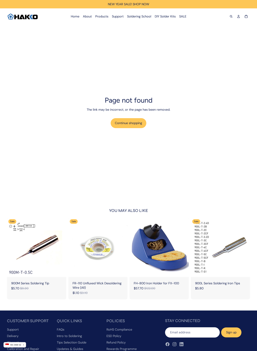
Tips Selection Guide (71, 342)
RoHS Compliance (119, 329)
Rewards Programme (121, 349)
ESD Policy (113, 336)
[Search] (231, 16)
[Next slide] (245, 247)
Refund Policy (116, 342)
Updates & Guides (70, 349)
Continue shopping (128, 123)
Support (13, 329)
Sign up (231, 332)
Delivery (13, 336)
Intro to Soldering (69, 336)
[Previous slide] (196, 247)
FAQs (60, 329)
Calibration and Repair (23, 349)
